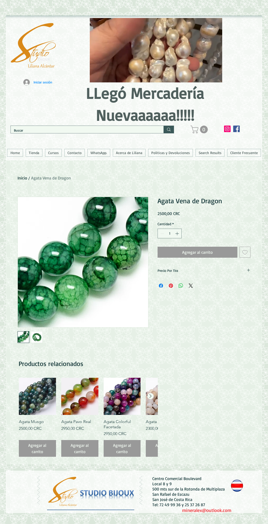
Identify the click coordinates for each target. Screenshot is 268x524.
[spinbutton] (169, 233)
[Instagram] (227, 129)
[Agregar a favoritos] (244, 252)
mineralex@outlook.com (206, 510)
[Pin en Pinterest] (171, 286)
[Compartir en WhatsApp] (181, 286)
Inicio (22, 178)
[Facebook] (236, 129)
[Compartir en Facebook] (161, 286)
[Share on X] (191, 286)
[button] (200, 129)
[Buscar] (169, 129)
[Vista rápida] (37, 396)
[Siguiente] (150, 396)
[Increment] (177, 233)
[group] (88, 417)
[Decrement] (161, 233)
